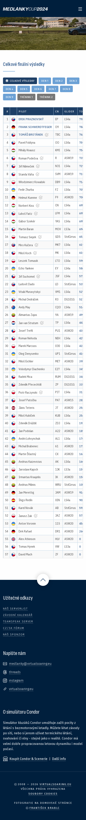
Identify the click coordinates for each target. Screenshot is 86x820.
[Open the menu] (80, 8)
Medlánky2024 (25, 9)
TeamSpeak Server (18, 621)
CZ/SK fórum (13, 628)
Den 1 (44, 81)
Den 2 (59, 81)
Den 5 (23, 89)
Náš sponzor (14, 634)
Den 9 (9, 97)
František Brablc (44, 808)
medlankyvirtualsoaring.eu (30, 664)
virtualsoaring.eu (21, 689)
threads (15, 672)
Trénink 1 (26, 97)
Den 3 (73, 81)
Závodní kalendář (18, 615)
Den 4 (9, 89)
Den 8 (66, 89)
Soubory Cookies (43, 793)
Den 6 (38, 89)
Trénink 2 (46, 97)
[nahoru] (43, 580)
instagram (16, 680)
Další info (59, 759)
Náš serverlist (15, 608)
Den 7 (52, 89)
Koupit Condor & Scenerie (28, 759)
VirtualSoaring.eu (55, 784)
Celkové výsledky (22, 81)
